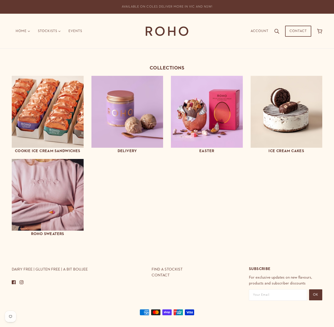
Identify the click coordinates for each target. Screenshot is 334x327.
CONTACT (161, 275)
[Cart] (319, 31)
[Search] (276, 31)
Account (259, 31)
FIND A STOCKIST (167, 269)
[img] (14, 282)
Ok (315, 294)
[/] (167, 31)
